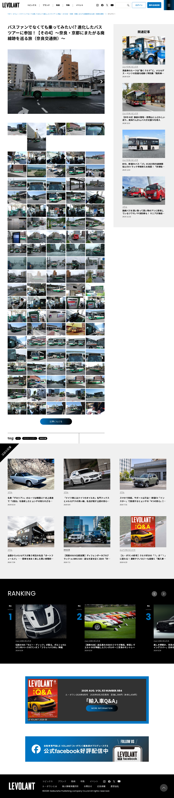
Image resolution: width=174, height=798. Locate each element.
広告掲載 (101, 786)
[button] (163, 594)
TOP (9, 14)
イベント (79, 5)
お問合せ (88, 786)
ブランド (46, 5)
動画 (58, 5)
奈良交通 (43, 438)
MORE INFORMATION (101, 708)
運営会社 (115, 786)
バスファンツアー (29, 438)
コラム (15, 14)
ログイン (139, 5)
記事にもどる (56, 421)
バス (18, 438)
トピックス (31, 5)
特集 (68, 5)
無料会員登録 (154, 5)
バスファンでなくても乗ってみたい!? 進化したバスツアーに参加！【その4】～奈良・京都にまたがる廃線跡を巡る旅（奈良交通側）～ (62, 14)
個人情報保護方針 (70, 786)
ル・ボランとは (49, 786)
